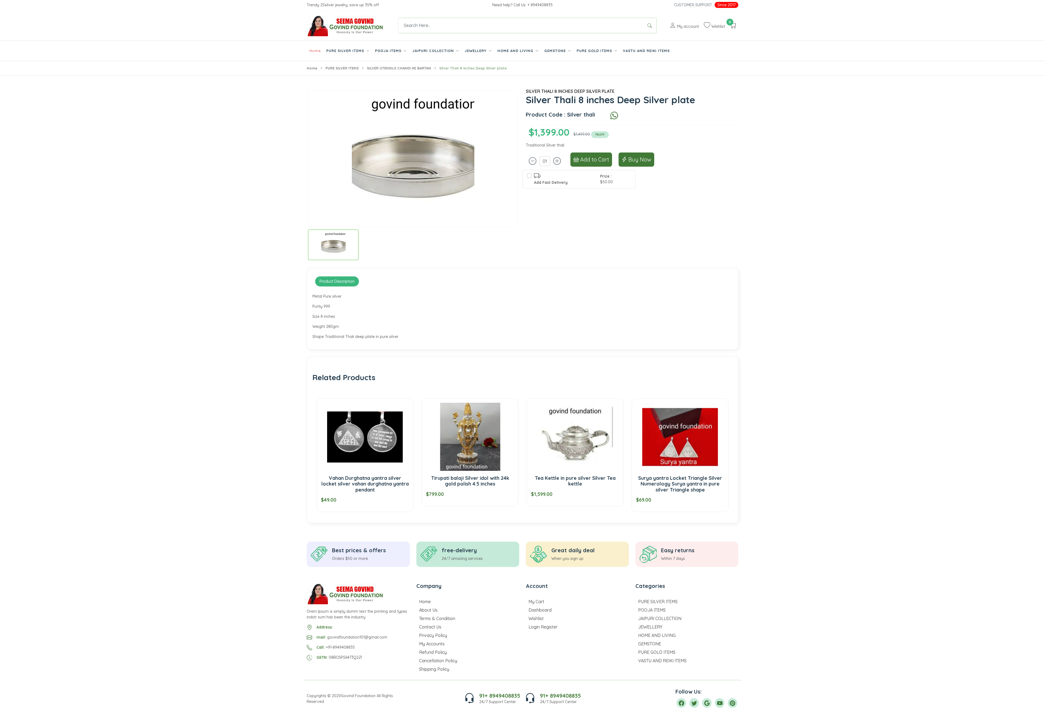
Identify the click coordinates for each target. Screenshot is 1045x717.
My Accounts (432, 643)
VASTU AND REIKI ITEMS (646, 50)
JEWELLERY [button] (476, 50)
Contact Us (430, 627)
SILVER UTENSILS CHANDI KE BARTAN (399, 68)
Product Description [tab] (337, 281)
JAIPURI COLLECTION (659, 618)
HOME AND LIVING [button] (516, 50)
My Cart (536, 601)
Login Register (543, 627)
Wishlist (536, 618)
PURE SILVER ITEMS (342, 68)
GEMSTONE (649, 643)
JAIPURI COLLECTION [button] (433, 50)
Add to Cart (594, 159)
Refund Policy (433, 652)
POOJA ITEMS (652, 610)
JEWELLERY (650, 627)
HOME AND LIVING (657, 635)
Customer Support (693, 4)
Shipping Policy (434, 669)
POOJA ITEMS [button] (389, 50)
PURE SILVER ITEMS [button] (345, 50)
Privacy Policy (433, 635)
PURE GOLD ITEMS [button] (595, 50)
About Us (428, 610)
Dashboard (540, 610)
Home (315, 50)
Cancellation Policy (438, 660)
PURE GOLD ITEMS (656, 652)
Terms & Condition (437, 618)
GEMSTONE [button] (555, 50)
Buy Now (639, 159)
